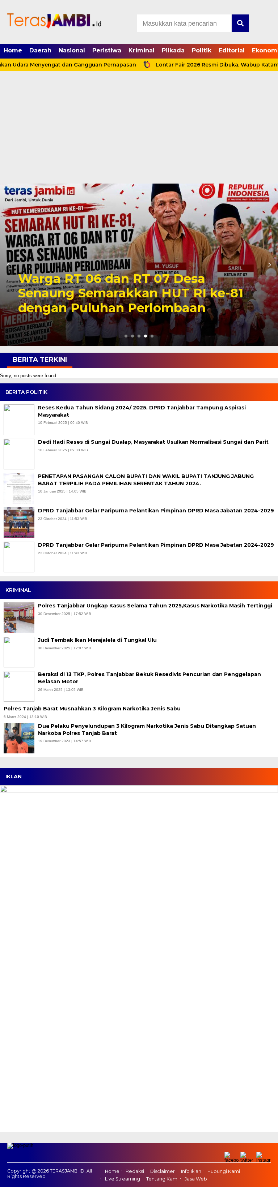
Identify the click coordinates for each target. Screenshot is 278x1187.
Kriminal (142, 50)
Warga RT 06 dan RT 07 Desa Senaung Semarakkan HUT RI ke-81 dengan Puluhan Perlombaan (130, 293)
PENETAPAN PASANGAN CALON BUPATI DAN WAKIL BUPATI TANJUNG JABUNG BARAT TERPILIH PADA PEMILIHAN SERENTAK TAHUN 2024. (146, 480)
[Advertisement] (139, 129)
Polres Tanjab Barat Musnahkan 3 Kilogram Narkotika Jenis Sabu (93, 708)
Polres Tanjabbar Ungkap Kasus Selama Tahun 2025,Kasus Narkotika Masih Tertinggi (156, 605)
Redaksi (135, 1171)
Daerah (40, 50)
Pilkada (173, 50)
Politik (201, 50)
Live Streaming (122, 1179)
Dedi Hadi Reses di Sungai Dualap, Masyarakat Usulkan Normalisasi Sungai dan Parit (153, 442)
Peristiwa (106, 50)
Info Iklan (191, 1171)
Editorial (232, 50)
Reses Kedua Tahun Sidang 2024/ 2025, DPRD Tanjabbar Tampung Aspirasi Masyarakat (142, 411)
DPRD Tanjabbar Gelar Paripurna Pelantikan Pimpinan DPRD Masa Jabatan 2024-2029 (156, 510)
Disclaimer (162, 1171)
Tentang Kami (162, 1179)
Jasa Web (196, 1179)
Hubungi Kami (223, 1171)
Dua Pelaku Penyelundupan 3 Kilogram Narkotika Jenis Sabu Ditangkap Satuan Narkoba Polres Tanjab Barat (147, 729)
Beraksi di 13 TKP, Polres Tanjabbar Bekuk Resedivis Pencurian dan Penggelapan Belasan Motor (149, 678)
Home (13, 50)
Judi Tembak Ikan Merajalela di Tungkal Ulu (98, 640)
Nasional (72, 50)
